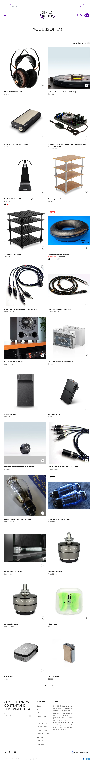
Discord (40, 740)
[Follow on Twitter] (5, 752)
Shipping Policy (42, 723)
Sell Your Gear (42, 716)
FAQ (38, 713)
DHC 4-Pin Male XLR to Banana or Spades (63, 467)
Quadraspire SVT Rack (12, 254)
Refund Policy (42, 727)
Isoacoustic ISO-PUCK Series (14, 362)
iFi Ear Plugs (52, 624)
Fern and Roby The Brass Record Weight (62, 92)
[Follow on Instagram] (10, 752)
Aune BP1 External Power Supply (16, 144)
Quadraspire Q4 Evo (55, 199)
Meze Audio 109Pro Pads (13, 92)
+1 (58, 259)
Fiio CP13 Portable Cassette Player (60, 362)
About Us (40, 709)
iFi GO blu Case (53, 677)
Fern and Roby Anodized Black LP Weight (19, 467)
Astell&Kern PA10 (10, 414)
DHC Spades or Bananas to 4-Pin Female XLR (20, 309)
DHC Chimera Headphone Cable (59, 309)
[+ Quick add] (42, 85)
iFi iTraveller (8, 677)
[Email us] (76, 15)
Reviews (40, 720)
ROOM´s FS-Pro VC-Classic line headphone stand (22, 199)
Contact (40, 737)
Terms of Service (43, 734)
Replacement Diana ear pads (58, 254)
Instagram (40, 744)
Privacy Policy (42, 730)
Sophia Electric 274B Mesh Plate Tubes (18, 519)
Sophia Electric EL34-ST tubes (59, 519)
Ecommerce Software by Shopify (28, 759)
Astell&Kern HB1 (54, 414)
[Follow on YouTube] (15, 752)
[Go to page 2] (52, 685)
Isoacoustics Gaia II (55, 572)
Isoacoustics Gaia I (11, 624)
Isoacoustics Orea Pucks (13, 572)
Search (39, 706)
